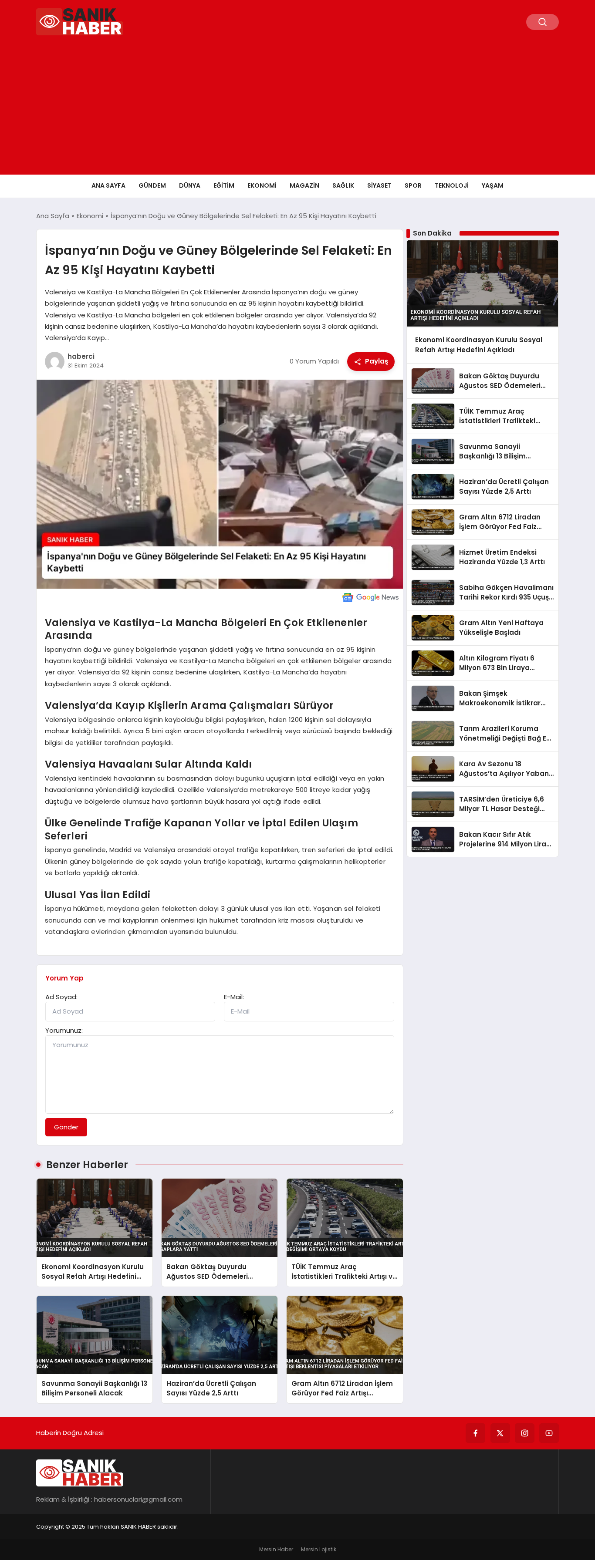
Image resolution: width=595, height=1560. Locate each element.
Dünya (189, 185)
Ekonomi (262, 185)
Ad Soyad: (61, 996)
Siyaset (379, 185)
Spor (413, 185)
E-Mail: (234, 996)
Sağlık (343, 185)
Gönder (66, 1127)
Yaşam (493, 185)
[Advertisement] (297, 109)
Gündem (152, 185)
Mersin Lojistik (318, 1549)
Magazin (304, 185)
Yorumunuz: (64, 1030)
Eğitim (223, 185)
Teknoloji (452, 185)
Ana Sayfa (108, 185)
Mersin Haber (276, 1549)
